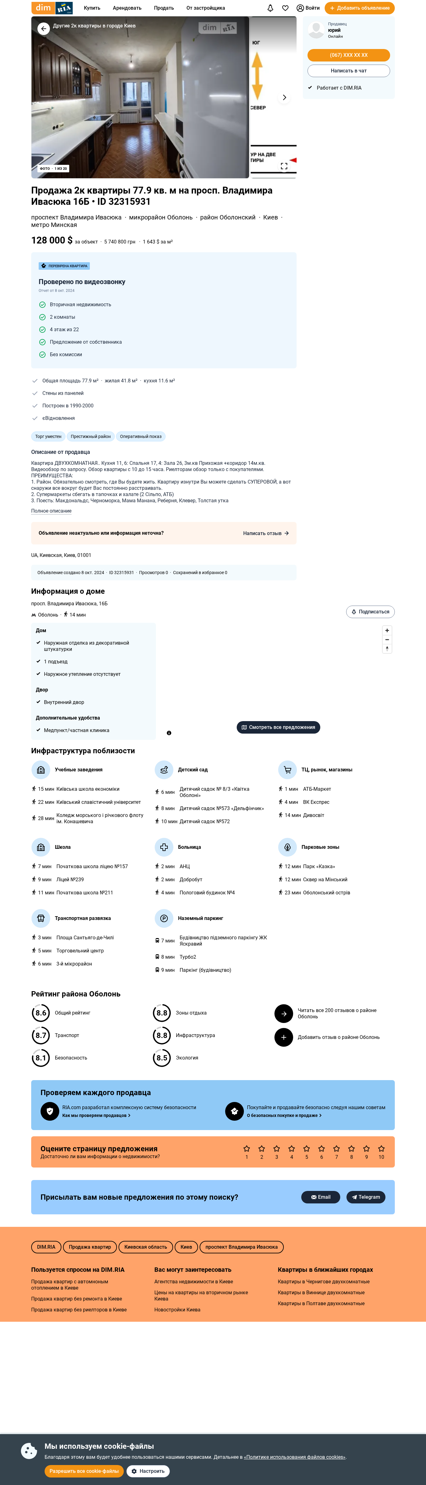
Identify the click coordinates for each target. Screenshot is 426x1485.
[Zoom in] (387, 630)
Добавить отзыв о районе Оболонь (339, 1037)
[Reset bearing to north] (387, 648)
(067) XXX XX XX (349, 55)
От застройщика (205, 8)
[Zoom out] (387, 639)
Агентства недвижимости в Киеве (193, 1282)
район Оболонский (228, 217)
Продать (164, 8)
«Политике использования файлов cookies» (295, 1457)
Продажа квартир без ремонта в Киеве (76, 1299)
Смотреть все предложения (282, 727)
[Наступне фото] (284, 97)
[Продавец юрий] (316, 29)
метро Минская (54, 225)
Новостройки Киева (177, 1310)
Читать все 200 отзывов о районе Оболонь (337, 1013)
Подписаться (374, 612)
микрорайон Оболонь (161, 217)
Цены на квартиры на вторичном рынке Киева (201, 1296)
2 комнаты (62, 317)
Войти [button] (313, 8)
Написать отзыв (262, 533)
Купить (92, 8)
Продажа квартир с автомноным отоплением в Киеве (69, 1285)
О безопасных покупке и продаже (282, 1115)
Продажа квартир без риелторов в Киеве (79, 1310)
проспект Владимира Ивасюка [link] (77, 217)
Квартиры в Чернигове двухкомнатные (324, 1282)
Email (324, 1197)
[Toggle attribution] (169, 733)
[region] (278, 681)
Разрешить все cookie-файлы (84, 1471)
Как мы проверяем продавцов (94, 1115)
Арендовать (127, 8)
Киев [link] (271, 217)
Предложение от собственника (86, 342)
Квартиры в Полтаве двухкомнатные (321, 1303)
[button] (360, 8)
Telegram (369, 1197)
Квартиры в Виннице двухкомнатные (321, 1293)
